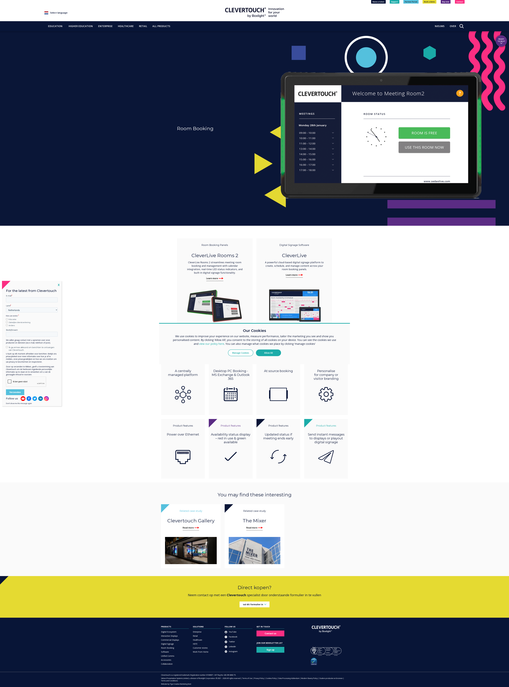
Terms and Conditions (169, 681)
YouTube (232, 632)
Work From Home (200, 652)
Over (453, 26)
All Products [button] (161, 26)
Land (8, 306)
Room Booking (167, 648)
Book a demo (429, 2)
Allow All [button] (268, 352)
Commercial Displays (170, 640)
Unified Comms (167, 656)
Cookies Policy (271, 678)
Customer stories (200, 648)
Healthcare (197, 640)
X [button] (59, 285)
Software (165, 652)
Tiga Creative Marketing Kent (180, 684)
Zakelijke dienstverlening (19, 322)
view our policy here (211, 344)
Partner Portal (411, 2)
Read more (188, 527)
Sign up (270, 649)
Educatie (12, 319)
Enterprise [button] (105, 26)
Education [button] (55, 26)
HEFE (195, 644)
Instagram (233, 651)
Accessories (166, 660)
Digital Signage (167, 644)
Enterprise (197, 632)
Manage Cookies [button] (240, 352)
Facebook (232, 636)
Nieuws (439, 26)
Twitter (231, 641)
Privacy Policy (259, 678)
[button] (134, 13)
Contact (459, 2)
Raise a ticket (378, 2)
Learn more (212, 278)
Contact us (270, 633)
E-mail (9, 296)
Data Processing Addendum (288, 678)
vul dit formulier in (253, 604)
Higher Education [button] (81, 26)
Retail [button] (143, 26)
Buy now (445, 2)
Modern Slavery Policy (309, 678)
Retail (195, 636)
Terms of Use (247, 678)
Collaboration (167, 664)
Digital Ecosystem (168, 632)
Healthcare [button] (126, 26)
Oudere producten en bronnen (331, 678)
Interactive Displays (169, 636)
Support (394, 2)
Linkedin (232, 646)
